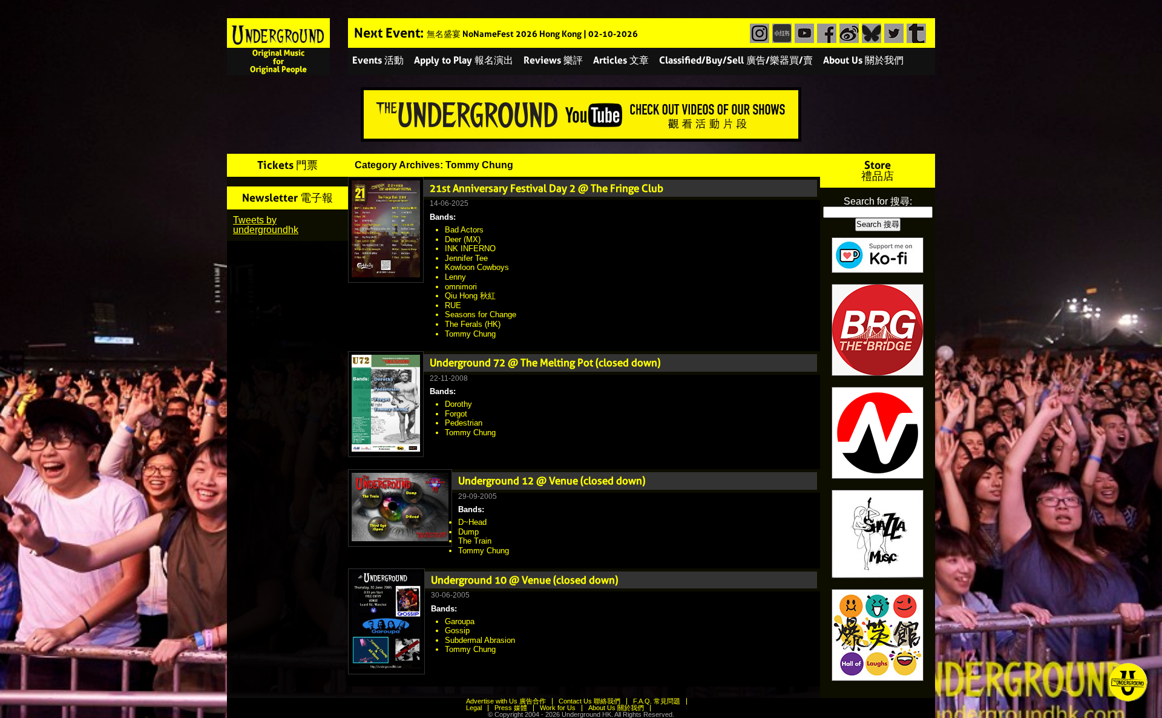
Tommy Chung (470, 333)
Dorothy (458, 404)
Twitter (892, 33)
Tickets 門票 (287, 165)
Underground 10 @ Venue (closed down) (524, 580)
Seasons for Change (480, 314)
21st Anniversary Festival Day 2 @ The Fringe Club (546, 188)
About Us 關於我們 (863, 60)
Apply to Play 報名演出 (463, 60)
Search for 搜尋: (878, 201)
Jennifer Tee (466, 258)
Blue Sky (870, 33)
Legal (474, 707)
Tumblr (915, 33)
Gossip (457, 630)
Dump (468, 531)
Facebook (825, 33)
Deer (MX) (463, 239)
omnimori (461, 286)
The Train (474, 540)
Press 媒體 (510, 707)
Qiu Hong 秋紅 (470, 295)
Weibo (847, 33)
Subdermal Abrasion (480, 640)
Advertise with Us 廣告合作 (506, 701)
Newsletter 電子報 (287, 197)
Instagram (758, 33)
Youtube (803, 33)
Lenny (455, 277)
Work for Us (558, 707)
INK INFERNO (470, 248)
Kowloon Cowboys (477, 267)
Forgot (456, 413)
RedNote (780, 33)
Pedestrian (463, 422)
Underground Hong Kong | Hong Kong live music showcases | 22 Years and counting (278, 46)
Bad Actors (464, 229)
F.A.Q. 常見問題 (656, 701)
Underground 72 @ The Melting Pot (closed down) (545, 363)
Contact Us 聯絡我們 (589, 701)
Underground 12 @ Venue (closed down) (551, 481)
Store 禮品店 (877, 170)
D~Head (472, 522)
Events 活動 (378, 60)
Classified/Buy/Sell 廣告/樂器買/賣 (736, 60)
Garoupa (459, 621)
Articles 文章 (621, 60)
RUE (453, 305)
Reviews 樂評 (553, 60)
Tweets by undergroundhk (265, 225)
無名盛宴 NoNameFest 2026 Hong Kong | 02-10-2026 (532, 34)
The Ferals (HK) (473, 324)
